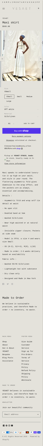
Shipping (10, 140)
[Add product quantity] (5, 124)
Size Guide (27, 342)
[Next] (40, 58)
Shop (4, 342)
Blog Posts (7, 358)
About (5, 345)
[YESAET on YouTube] (12, 426)
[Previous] (2, 58)
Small (19, 97)
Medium (29, 97)
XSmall (9, 97)
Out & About (8, 348)
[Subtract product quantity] (13, 124)
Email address (11, 412)
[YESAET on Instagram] (9, 426)
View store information (14, 164)
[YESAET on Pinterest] (6, 426)
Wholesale (26, 380)
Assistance (7, 361)
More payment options (21, 136)
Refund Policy (28, 371)
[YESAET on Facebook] (4, 426)
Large (8, 101)
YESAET (5, 18)
